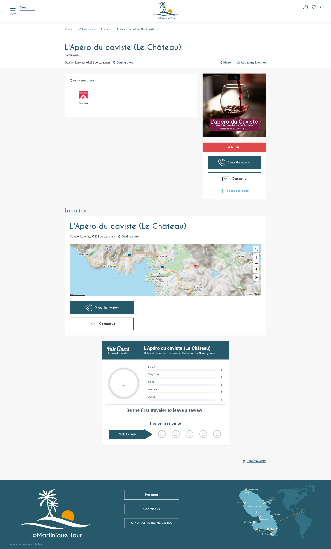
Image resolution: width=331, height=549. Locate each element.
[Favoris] (314, 7)
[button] (321, 7)
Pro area (151, 495)
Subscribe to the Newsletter (151, 523)
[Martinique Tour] (55, 512)
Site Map (38, 544)
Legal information (19, 544)
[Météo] (305, 8)
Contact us (151, 509)
